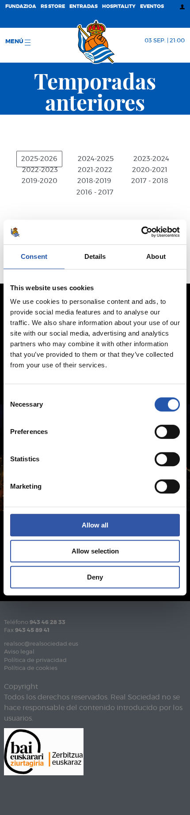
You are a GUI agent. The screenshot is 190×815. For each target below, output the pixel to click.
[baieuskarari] (44, 751)
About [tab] (156, 256)
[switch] (167, 432)
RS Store (53, 6)
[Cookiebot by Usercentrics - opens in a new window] (141, 232)
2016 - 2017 (95, 192)
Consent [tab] (34, 256)
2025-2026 (39, 159)
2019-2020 (39, 181)
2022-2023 (40, 170)
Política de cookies (30, 668)
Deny (95, 577)
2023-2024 (151, 159)
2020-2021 (149, 170)
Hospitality (119, 6)
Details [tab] (95, 256)
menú (15, 42)
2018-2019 (94, 181)
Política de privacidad (35, 660)
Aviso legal (19, 652)
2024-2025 (96, 159)
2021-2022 (95, 170)
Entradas (83, 6)
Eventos (152, 6)
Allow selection (95, 551)
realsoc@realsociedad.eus (41, 644)
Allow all (95, 525)
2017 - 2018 (149, 181)
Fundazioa (20, 6)
